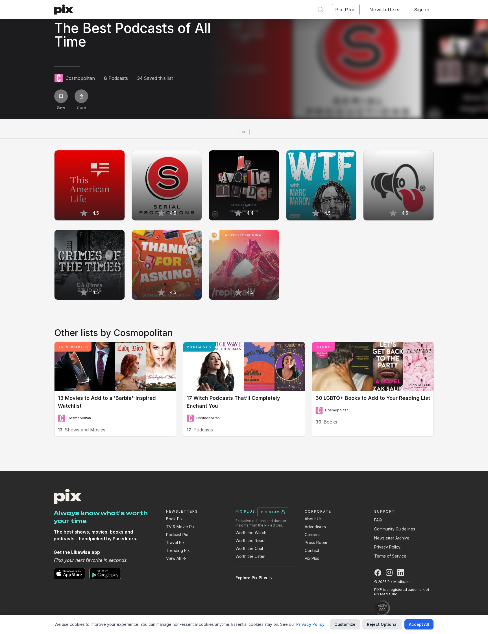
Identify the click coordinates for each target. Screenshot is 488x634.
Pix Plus (312, 558)
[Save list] (61, 96)
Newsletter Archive (391, 538)
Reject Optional (382, 624)
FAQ (378, 519)
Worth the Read (250, 540)
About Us (313, 518)
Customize (345, 624)
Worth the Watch (251, 532)
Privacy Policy (387, 547)
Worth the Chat (249, 548)
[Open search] (320, 9)
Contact (312, 550)
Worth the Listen (250, 556)
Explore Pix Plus (251, 577)
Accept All (419, 624)
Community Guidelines (394, 528)
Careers (312, 534)
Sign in (421, 9)
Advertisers (315, 526)
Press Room (316, 542)
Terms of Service (390, 556)
